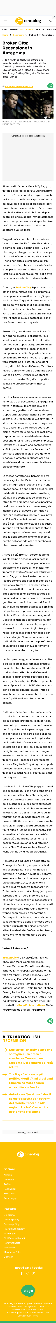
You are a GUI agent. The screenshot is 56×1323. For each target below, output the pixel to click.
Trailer (40, 29)
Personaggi (10, 1198)
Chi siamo (9, 1215)
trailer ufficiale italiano (29, 1005)
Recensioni (26, 29)
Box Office (9, 1193)
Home (5, 35)
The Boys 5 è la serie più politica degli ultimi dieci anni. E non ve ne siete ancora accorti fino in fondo (31, 1081)
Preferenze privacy (14, 1229)
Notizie (13, 29)
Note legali (10, 1233)
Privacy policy (11, 1219)
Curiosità (9, 1179)
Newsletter (10, 1247)
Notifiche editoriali (14, 1238)
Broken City (23, 287)
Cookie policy (11, 1224)
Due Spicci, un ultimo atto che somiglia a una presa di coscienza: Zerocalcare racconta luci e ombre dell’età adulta (31, 1058)
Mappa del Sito (12, 1252)
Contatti (8, 1256)
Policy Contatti (12, 1242)
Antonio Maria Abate (19, 86)
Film (4, 29)
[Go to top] (49, 1312)
